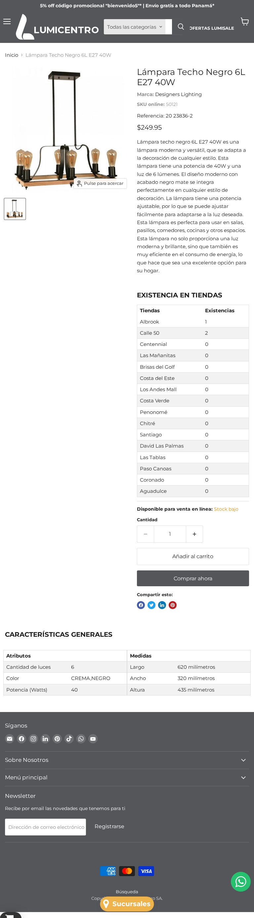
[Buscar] (181, 26)
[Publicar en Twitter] (151, 605)
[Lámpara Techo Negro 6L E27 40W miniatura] (14, 209)
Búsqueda (127, 891)
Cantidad (147, 519)
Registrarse (109, 826)
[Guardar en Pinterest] (173, 605)
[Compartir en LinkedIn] (162, 605)
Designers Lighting (178, 94)
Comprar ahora (193, 578)
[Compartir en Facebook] (141, 605)
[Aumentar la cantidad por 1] (194, 534)
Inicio (11, 55)
